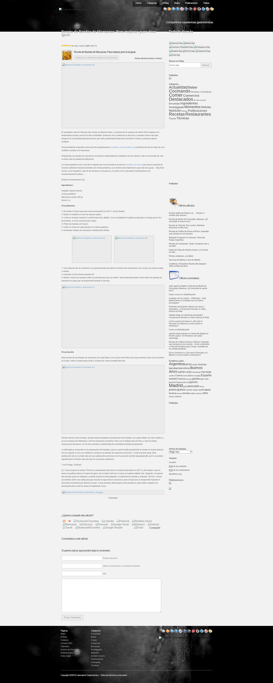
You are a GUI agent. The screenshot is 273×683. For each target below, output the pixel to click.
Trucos (172, 118)
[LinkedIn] (107, 521)
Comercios (191, 95)
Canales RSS (66, 643)
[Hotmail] (153, 524)
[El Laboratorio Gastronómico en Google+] (191, 10)
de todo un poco (200, 100)
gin (190, 379)
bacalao (173, 368)
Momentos (192, 107)
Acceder (172, 462)
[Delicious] (86, 524)
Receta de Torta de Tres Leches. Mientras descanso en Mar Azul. (187, 226)
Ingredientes (189, 103)
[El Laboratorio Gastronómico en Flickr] (182, 10)
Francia (181, 379)
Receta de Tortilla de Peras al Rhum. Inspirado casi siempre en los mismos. (189, 232)
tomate (186, 393)
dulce (190, 375)
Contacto (64, 640)
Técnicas (182, 118)
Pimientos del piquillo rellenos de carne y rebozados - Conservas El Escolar (186, 308)
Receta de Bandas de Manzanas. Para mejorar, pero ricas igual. (105, 52)
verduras (198, 393)
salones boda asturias (178, 333)
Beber (192, 87)
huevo (179, 382)
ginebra (196, 378)
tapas (207, 389)
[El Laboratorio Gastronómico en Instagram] (199, 10)
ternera (172, 393)
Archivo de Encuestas (70, 650)
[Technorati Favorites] (86, 521)
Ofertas (185, 111)
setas (195, 390)
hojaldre (114, 147)
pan (185, 386)
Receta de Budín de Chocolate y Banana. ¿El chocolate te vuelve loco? (188, 220)
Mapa (176, 3)
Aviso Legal (66, 656)
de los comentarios (179, 470)
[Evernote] (101, 524)
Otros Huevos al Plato (200, 317)
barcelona (184, 368)
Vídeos (206, 3)
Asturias (202, 364)
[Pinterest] (123, 521)
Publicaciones (191, 3)
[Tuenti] (67, 527)
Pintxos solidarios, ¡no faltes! (181, 256)
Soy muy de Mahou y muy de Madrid (184, 260)
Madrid (176, 385)
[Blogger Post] (64, 521)
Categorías (152, 3)
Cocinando (179, 91)
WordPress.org (175, 474)
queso (181, 389)
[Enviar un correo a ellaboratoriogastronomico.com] (165, 10)
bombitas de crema (133, 165)
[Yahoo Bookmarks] (69, 521)
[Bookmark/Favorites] (88, 527)
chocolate (205, 372)
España (206, 375)
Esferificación (190, 294)
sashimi (189, 390)
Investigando (176, 107)
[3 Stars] (66, 46)
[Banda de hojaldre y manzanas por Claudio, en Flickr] (112, 95)
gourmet (172, 382)
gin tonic (205, 379)
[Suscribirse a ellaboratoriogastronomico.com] (169, 10)
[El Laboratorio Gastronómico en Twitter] (178, 10)
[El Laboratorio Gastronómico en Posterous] (212, 10)
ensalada (197, 376)
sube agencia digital (177, 286)
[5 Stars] (70, 46)
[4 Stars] (68, 46)
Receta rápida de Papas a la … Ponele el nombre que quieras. (186, 214)
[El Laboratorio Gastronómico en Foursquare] (203, 10)
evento (173, 378)
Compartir (154, 528)
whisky (171, 396)
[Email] (139, 527)
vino (205, 393)
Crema (178, 375)
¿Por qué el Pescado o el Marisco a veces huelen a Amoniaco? (186, 323)
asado (195, 364)
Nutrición (175, 110)
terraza (179, 393)
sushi (201, 389)
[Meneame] (69, 524)
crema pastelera (126, 147)
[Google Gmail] (119, 524)
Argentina (177, 364)
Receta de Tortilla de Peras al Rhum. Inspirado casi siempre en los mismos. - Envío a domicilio (189, 343)
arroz (188, 364)
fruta (187, 379)
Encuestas (174, 103)
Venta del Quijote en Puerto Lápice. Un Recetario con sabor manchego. (188, 335)
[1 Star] (62, 46)
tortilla (192, 393)
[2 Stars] (64, 46)
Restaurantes (198, 114)
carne (181, 371)
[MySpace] (138, 524)
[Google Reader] (113, 527)
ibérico (185, 382)
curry (185, 376)
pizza (202, 386)
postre (172, 389)
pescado (193, 386)
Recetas (177, 114)
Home (138, 3)
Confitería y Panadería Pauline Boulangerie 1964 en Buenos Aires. (187, 265)
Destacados (181, 99)
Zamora (178, 396)
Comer (176, 95)
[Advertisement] (113, 504)
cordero (172, 376)
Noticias (206, 107)
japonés (193, 382)
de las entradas (178, 466)
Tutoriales (65, 646)
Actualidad (178, 87)
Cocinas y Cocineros (201, 91)
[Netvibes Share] (142, 521)
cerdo (188, 372)
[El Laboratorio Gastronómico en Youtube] (208, 10)
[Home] (72, 9)
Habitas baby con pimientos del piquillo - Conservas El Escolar (186, 316)
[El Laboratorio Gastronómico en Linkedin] (174, 10)
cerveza (196, 372)
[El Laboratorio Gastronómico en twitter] (176, 632)
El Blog (165, 3)
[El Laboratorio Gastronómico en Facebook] (186, 10)
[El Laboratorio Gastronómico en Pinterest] (195, 10)
